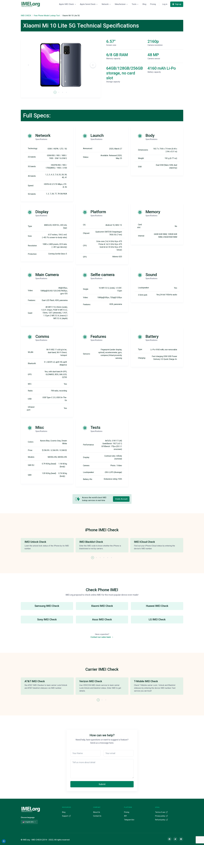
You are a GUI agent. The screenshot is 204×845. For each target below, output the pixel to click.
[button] (93, 65)
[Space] (31, 809)
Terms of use (160, 812)
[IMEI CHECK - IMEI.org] (31, 4)
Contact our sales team (101, 637)
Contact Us (97, 816)
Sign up (178, 4)
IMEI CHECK (26, 15)
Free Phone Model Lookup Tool (47, 15)
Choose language (27, 817)
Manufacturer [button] (120, 4)
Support (65, 816)
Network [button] (105, 4)
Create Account (121, 499)
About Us (96, 812)
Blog (144, 4)
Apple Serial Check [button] (88, 4)
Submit (102, 784)
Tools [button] (134, 4)
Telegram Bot (129, 820)
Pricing (153, 4)
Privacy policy (160, 816)
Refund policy (160, 820)
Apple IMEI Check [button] (66, 4)
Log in (164, 4)
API (125, 816)
